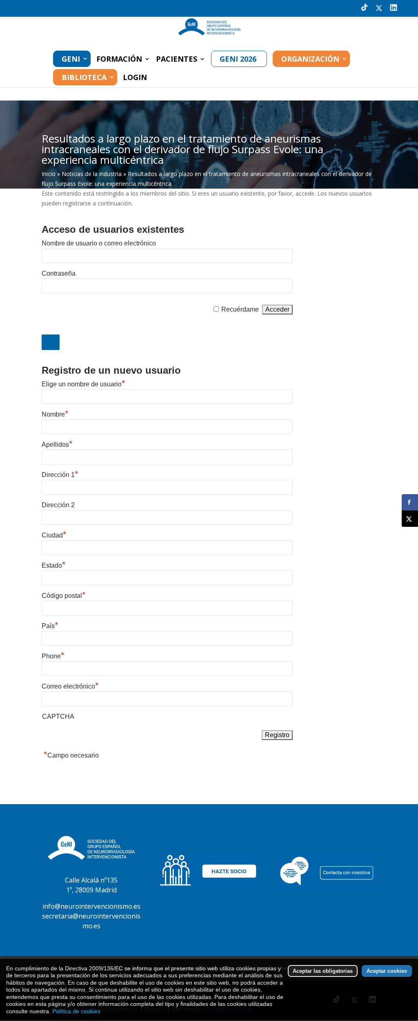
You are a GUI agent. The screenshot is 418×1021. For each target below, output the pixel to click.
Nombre (55, 414)
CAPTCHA (58, 716)
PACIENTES (176, 60)
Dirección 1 (60, 474)
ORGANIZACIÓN (310, 59)
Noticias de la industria (92, 174)
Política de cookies (76, 1011)
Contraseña (59, 273)
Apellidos (57, 444)
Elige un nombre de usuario (83, 384)
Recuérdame (240, 309)
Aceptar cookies (387, 971)
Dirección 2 (58, 505)
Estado (54, 565)
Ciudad (54, 535)
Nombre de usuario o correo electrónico (99, 243)
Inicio (49, 174)
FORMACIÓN (119, 60)
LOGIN (135, 78)
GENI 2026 (238, 59)
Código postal (64, 595)
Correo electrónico (70, 686)
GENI (71, 59)
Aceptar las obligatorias (323, 971)
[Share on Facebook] (410, 502)
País (50, 625)
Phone (53, 656)
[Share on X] (410, 518)
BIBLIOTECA (84, 77)
